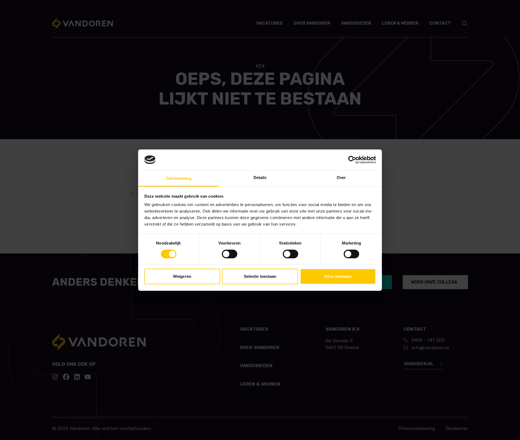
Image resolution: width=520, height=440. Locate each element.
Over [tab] (341, 177)
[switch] (229, 254)
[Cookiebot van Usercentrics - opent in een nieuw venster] (352, 160)
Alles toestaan (337, 276)
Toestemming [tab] (178, 178)
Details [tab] (260, 177)
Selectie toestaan (260, 276)
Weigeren (182, 276)
